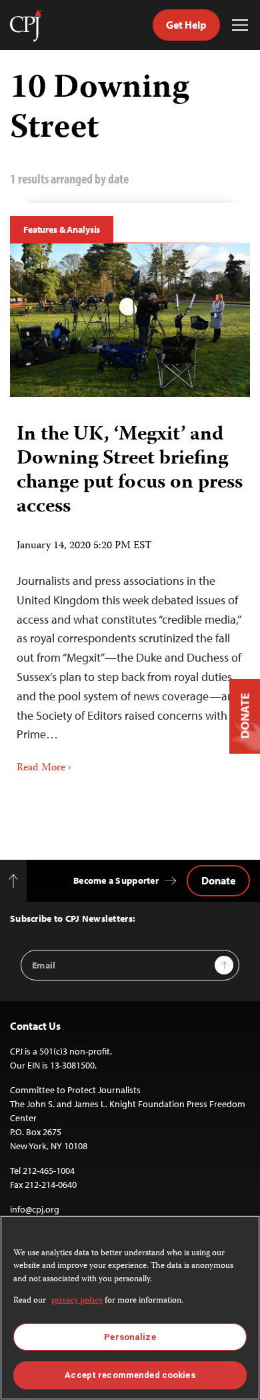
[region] (130, 1307)
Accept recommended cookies (130, 1375)
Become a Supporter (116, 880)
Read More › (44, 768)
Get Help (186, 24)
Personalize (129, 1337)
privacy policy (77, 1301)
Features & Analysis (61, 229)
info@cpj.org (34, 1209)
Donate (218, 880)
